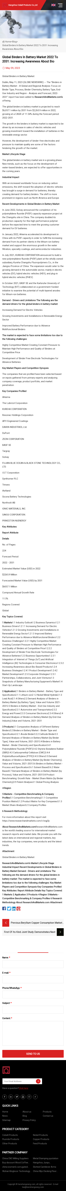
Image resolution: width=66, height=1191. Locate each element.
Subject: (7, 1003)
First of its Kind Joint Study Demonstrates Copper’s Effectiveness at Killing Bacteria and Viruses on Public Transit (27, 932)
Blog (25, 1116)
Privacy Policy (29, 1120)
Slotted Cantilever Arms (44, 1167)
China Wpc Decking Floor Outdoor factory (44, 1171)
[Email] (38, 1081)
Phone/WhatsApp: (12, 988)
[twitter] (17, 1096)
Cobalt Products (10, 1135)
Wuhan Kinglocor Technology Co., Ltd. (16, 1171)
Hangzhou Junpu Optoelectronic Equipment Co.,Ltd (45, 1163)
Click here (23, 1088)
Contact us (48, 1116)
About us (27, 1111)
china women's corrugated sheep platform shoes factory (16, 1167)
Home (8, 41)
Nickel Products (40, 1135)
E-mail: (6, 973)
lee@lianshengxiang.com (33, 1187)
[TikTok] (35, 1096)
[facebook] (4, 1096)
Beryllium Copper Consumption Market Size (41, 923)
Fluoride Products (10, 1139)
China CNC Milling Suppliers (15, 1158)
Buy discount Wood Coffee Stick (15, 1163)
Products (47, 1111)
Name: (6, 957)
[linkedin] (10, 1096)
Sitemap (6, 1120)
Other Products (9, 1143)
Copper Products (41, 1139)
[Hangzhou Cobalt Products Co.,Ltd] (17, 1070)
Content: (7, 1018)
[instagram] (29, 1096)
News (5, 1116)
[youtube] (23, 1096)
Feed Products (40, 1143)
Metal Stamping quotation (45, 1158)
